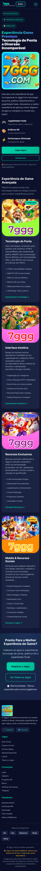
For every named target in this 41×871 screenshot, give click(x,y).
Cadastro (5, 776)
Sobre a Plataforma (9, 817)
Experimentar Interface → (16, 403)
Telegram (5, 791)
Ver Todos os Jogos (20, 677)
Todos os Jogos (8, 760)
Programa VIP (7, 780)
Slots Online (6, 742)
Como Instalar (7, 814)
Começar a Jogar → (13, 623)
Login (4, 772)
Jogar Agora (20, 150)
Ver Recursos (20, 158)
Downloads (6, 810)
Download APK (7, 806)
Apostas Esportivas (9, 753)
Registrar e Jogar (20, 666)
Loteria (4, 756)
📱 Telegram (8, 730)
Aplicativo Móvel (8, 803)
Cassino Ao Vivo (8, 745)
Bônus (4, 783)
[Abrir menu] (35, 4)
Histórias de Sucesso (10, 787)
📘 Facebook (22, 730)
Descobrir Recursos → (15, 507)
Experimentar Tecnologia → (17, 297)
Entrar (20, 4)
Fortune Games (8, 749)
